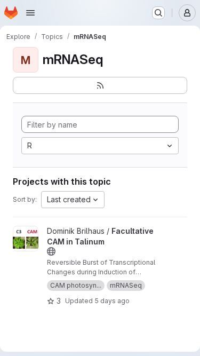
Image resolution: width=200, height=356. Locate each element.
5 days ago (112, 301)
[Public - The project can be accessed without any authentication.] (51, 251)
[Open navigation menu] (30, 12)
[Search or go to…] (158, 12)
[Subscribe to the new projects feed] (100, 85)
